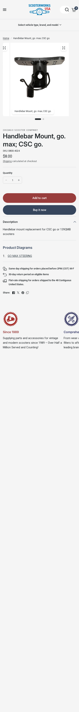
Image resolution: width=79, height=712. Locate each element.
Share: (6, 292)
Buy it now (39, 210)
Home (6, 38)
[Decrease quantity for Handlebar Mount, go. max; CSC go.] (6, 180)
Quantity (7, 172)
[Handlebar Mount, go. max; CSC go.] (64, 48)
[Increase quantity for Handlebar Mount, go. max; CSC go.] (19, 180)
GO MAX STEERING (20, 255)
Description (10, 222)
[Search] (65, 9)
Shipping (7, 161)
